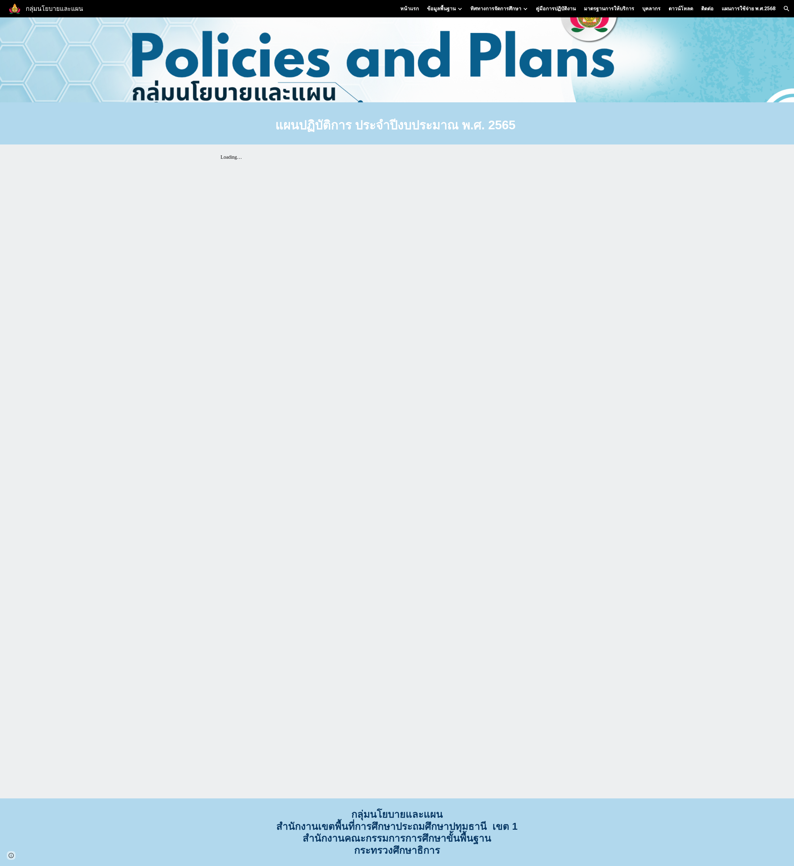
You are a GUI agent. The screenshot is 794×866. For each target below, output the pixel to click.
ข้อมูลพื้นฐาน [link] (441, 8)
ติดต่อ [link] (707, 8)
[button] (786, 8)
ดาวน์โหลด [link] (681, 8)
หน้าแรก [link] (409, 8)
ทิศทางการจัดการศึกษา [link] (496, 8)
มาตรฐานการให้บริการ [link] (609, 8)
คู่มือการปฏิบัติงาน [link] (556, 8)
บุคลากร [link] (651, 8)
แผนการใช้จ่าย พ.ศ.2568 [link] (748, 8)
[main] (397, 125)
